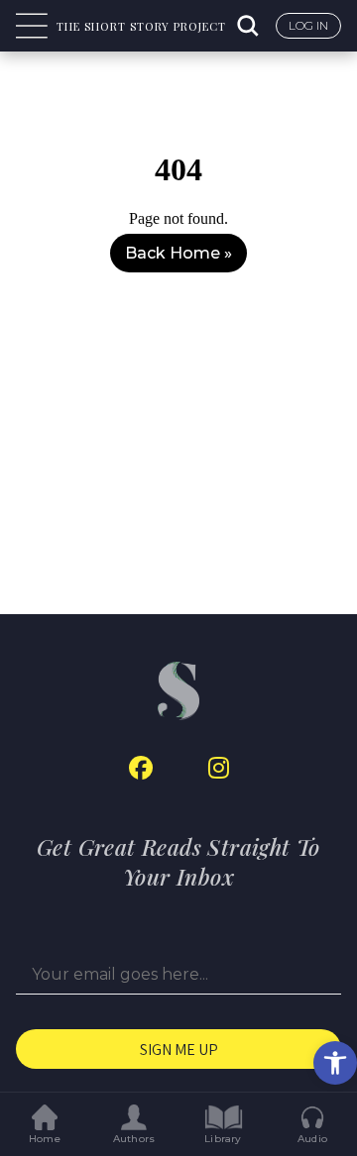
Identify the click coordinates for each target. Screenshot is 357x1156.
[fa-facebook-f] (141, 768)
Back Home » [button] (178, 253)
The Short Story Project (141, 26)
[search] (250, 26)
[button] (335, 1063)
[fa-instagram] (218, 768)
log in (308, 25)
